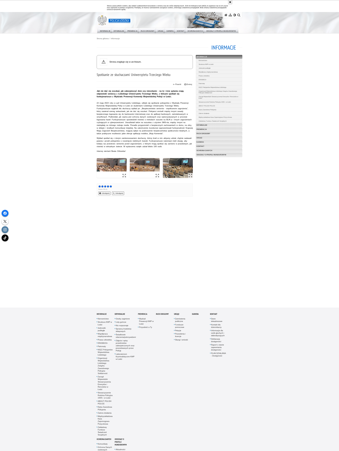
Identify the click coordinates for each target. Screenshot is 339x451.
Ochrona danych (204, 150)
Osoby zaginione (123, 319)
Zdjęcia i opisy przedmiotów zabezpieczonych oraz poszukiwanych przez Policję (125, 346)
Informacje (115, 38)
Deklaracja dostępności (216, 340)
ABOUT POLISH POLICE (207, 106)
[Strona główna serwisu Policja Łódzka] (225, 15)
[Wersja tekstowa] (234, 15)
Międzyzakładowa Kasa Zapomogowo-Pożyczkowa (215, 117)
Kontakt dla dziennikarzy (216, 326)
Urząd (199, 138)
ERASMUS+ (202, 79)
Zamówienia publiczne (180, 320)
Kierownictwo (203, 60)
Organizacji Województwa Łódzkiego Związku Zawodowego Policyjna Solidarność (218, 92)
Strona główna (103, 38)
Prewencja (202, 129)
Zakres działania (204, 113)
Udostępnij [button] (106, 193)
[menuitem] (105, 30)
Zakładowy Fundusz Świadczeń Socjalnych (213, 121)
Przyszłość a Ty (145, 327)
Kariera (200, 142)
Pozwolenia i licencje (180, 335)
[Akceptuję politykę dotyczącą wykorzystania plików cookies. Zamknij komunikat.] (230, 2)
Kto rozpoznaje (122, 326)
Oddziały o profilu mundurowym (211, 155)
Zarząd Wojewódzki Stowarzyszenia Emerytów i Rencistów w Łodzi (218, 97)
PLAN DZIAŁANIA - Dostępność (218, 354)
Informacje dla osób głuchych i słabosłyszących (218, 333)
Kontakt (200, 146)
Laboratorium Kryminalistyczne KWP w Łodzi (125, 356)
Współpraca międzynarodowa (208, 72)
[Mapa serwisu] (230, 15)
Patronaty (202, 83)
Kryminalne (202, 125)
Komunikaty (103, 444)
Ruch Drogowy (203, 134)
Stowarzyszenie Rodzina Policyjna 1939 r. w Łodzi (215, 102)
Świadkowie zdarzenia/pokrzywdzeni (126, 336)
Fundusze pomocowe (179, 326)
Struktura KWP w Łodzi (206, 64)
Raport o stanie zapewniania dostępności (217, 347)
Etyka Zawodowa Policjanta (207, 109)
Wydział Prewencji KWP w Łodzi (146, 321)
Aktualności (120, 450)
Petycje (178, 331)
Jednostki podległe (205, 68)
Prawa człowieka (204, 76)
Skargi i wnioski (181, 340)
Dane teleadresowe (216, 320)
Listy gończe (121, 322)
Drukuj (189, 84)
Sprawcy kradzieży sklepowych (123, 330)
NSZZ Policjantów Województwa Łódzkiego (212, 87)
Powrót (178, 84)
